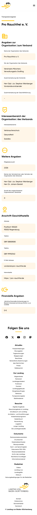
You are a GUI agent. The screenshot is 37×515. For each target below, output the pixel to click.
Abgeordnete (18, 376)
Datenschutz (19, 501)
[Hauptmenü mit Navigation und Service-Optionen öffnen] (34, 5)
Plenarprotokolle (18, 444)
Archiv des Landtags (18, 454)
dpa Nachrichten (18, 363)
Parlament (18, 379)
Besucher (18, 403)
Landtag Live (18, 470)
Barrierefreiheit (18, 503)
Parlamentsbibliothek (18, 452)
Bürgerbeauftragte (18, 391)
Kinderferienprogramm (18, 416)
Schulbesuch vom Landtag (18, 412)
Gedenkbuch (18, 419)
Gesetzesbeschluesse (18, 442)
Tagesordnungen (18, 353)
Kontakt (18, 499)
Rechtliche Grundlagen (18, 456)
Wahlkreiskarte (18, 398)
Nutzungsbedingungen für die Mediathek (18, 477)
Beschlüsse (18, 358)
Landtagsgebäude (19, 388)
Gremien (18, 386)
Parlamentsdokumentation (18, 437)
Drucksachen (18, 439)
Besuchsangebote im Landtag (18, 409)
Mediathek (18, 464)
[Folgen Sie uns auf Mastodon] (30, 337)
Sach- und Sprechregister (18, 447)
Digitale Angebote (18, 407)
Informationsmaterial (18, 459)
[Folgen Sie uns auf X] (12, 337)
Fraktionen (18, 384)
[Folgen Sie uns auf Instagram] (24, 337)
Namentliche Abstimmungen (19, 361)
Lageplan (18, 424)
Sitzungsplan (18, 351)
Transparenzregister (18, 396)
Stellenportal (19, 368)
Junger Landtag (18, 426)
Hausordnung (18, 421)
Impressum (18, 506)
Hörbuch (18, 475)
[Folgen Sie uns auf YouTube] (18, 337)
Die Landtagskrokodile (18, 428)
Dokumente (18, 434)
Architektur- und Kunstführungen (18, 414)
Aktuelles (18, 345)
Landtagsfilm (18, 472)
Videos (18, 467)
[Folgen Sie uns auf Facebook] (7, 337)
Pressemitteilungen (18, 348)
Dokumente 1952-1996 (19, 449)
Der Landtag (18, 373)
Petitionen (18, 393)
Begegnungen (18, 356)
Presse (18, 365)
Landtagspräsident (18, 381)
